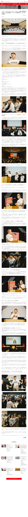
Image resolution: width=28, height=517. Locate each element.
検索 (26, 1)
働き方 (10, 462)
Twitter (23, 437)
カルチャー (22, 450)
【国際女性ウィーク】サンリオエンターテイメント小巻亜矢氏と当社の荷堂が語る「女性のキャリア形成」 (10, 470)
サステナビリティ (22, 451)
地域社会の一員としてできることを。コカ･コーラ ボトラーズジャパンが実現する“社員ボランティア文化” (10, 446)
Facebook (25, 437)
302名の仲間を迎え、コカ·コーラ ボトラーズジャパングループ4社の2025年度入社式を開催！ (24, 470)
